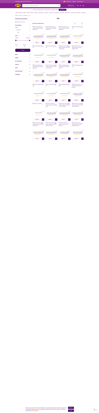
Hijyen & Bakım (78, 12)
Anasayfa (16, 15)
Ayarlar (71, 410)
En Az (16, 44)
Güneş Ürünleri (83, 12)
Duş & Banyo (73, 12)
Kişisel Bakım (41, 12)
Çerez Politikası (35, 410)
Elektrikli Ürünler (67, 12)
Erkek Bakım (36, 12)
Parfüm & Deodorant (30, 12)
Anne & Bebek (46, 12)
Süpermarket (62, 12)
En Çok (24, 44)
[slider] (15, 40)
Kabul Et (71, 408)
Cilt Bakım (20, 12)
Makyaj (17, 12)
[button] (43, 43)
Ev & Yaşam (51, 12)
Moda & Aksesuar (56, 12)
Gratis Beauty (68, 1)
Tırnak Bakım (25, 15)
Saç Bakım (24, 12)
